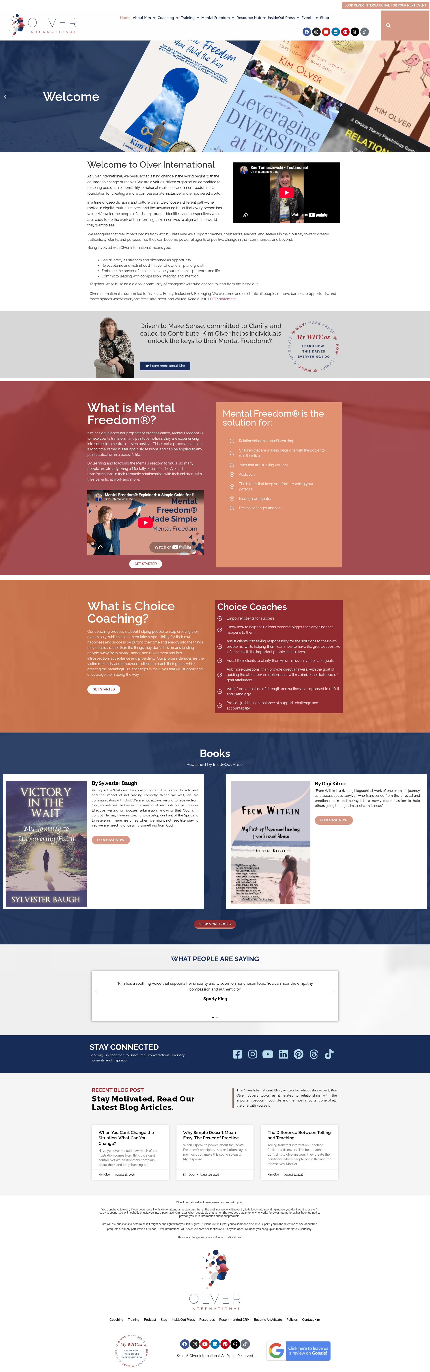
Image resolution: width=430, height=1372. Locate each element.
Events (307, 18)
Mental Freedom (215, 18)
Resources (207, 1319)
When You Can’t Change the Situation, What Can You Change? (126, 1138)
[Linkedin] (335, 32)
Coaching (166, 18)
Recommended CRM (234, 1319)
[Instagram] (316, 32)
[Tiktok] (364, 32)
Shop (324, 18)
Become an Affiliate (268, 1319)
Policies (292, 1319)
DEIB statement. (223, 299)
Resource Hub (248, 18)
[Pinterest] (345, 32)
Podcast (150, 1319)
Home (125, 18)
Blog (164, 1319)
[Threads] (355, 32)
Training (188, 18)
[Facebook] (307, 32)
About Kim (142, 18)
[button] (5, 96)
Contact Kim (311, 1319)
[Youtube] (326, 32)
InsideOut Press (281, 18)
